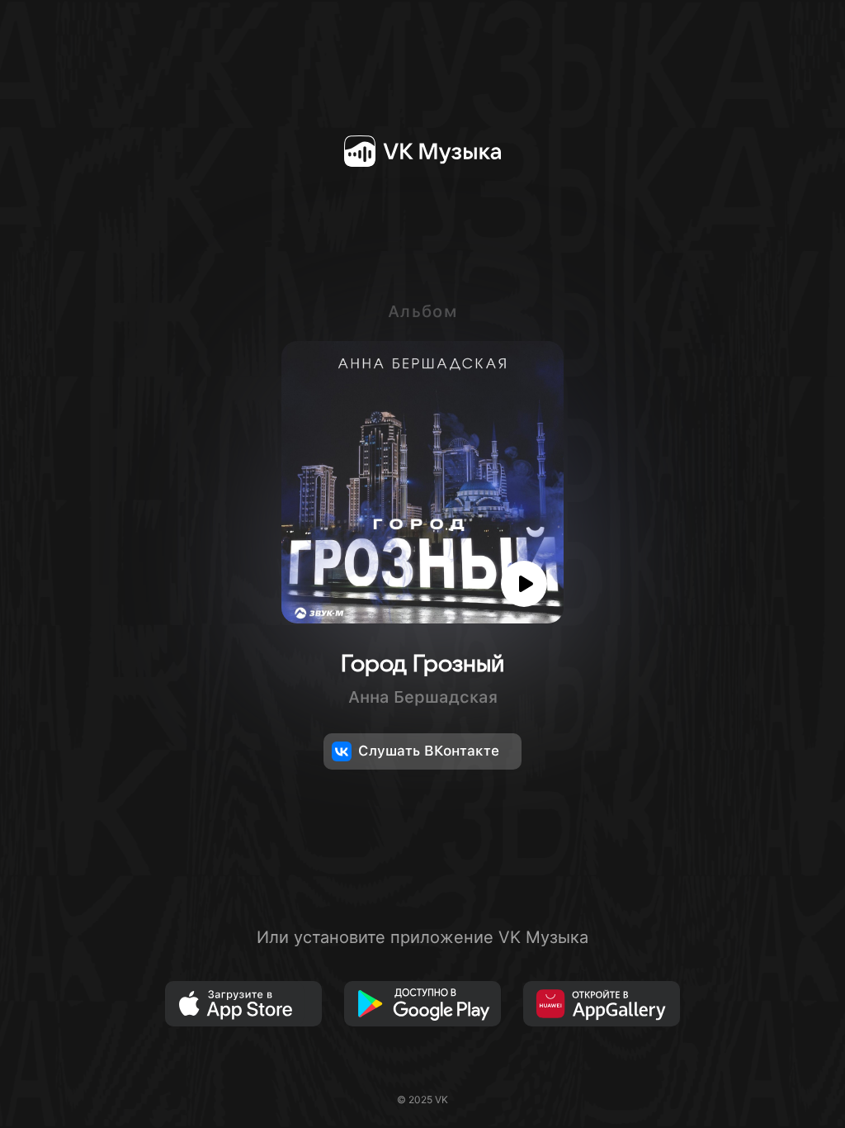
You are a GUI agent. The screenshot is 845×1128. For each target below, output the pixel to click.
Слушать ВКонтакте (428, 750)
